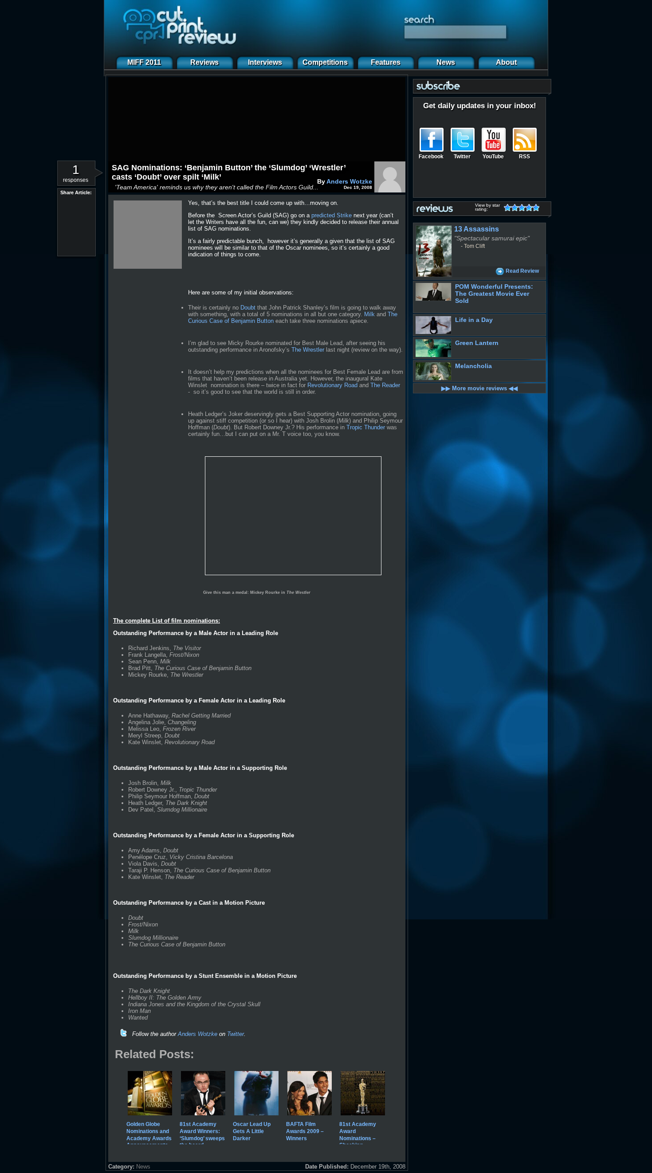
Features (386, 62)
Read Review (522, 271)
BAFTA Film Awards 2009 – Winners (305, 1131)
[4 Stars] (530, 207)
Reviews (204, 62)
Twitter (235, 1034)
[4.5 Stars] (534, 207)
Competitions (325, 62)
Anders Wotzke (349, 181)
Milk (369, 314)
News (445, 62)
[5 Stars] (537, 207)
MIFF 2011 (144, 62)
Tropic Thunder (365, 427)
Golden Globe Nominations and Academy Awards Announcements (149, 1134)
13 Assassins (476, 229)
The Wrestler (307, 349)
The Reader (385, 385)
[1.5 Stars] (513, 207)
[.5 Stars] (505, 207)
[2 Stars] (516, 207)
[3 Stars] (523, 207)
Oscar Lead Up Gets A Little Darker (252, 1131)
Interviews (265, 62)
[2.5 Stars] (520, 207)
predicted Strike (331, 215)
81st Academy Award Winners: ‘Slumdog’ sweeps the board (202, 1134)
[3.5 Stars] (527, 207)
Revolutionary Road (332, 385)
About (506, 62)
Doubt (247, 307)
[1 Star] (509, 207)
